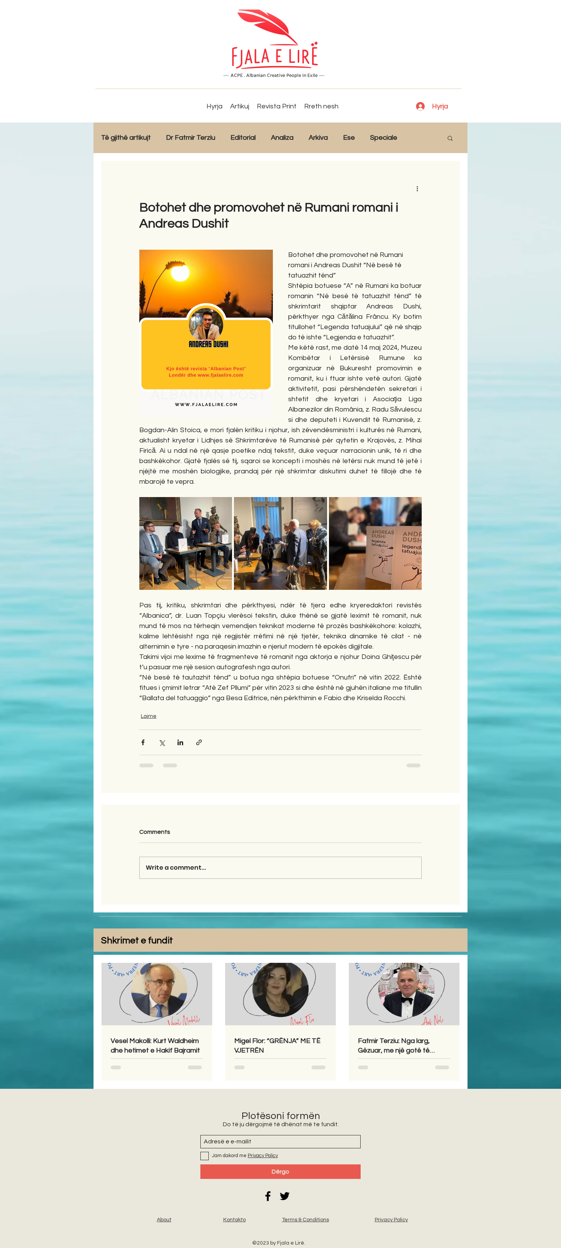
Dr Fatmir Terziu (190, 137)
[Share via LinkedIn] (180, 742)
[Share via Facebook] (143, 742)
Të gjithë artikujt (126, 137)
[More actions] (417, 188)
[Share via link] (199, 742)
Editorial (243, 137)
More (421, 137)
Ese (349, 137)
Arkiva (318, 137)
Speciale (383, 137)
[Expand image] (185, 543)
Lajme (148, 716)
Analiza (282, 137)
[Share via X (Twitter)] (161, 742)
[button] (450, 138)
